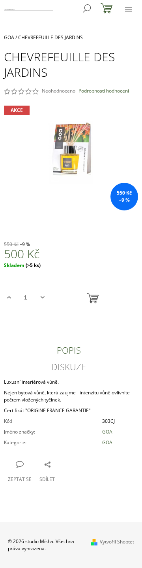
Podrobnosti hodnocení (103, 91)
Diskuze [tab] (68, 366)
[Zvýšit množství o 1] (9, 297)
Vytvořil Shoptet (117, 541)
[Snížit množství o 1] (42, 297)
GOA (107, 431)
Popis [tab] (69, 350)
